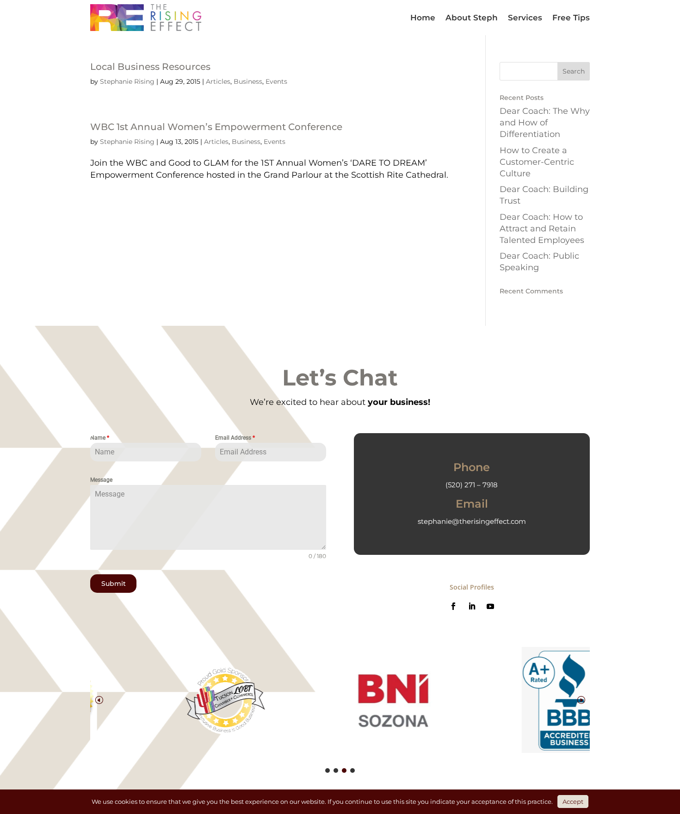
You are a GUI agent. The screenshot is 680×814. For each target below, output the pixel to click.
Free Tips (571, 17)
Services (525, 17)
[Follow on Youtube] (490, 606)
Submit (113, 583)
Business (248, 81)
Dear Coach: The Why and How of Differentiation (545, 122)
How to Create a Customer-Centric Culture (537, 162)
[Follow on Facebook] (453, 606)
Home (422, 17)
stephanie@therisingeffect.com (472, 521)
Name (99, 438)
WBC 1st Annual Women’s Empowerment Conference (216, 126)
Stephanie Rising (127, 81)
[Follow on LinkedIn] (471, 606)
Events (276, 81)
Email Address (235, 438)
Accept (573, 801)
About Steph (471, 17)
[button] (581, 699)
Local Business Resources (150, 66)
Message (101, 480)
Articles (218, 81)
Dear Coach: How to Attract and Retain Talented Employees (542, 228)
